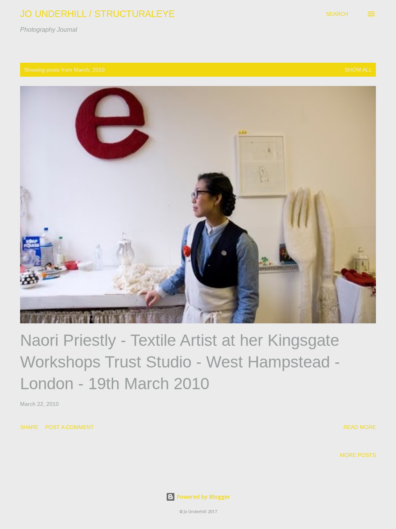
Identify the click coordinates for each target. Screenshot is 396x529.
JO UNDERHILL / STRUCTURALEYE (97, 14)
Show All (358, 70)
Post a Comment (69, 427)
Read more (359, 427)
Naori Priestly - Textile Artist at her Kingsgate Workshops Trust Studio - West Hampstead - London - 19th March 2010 (180, 362)
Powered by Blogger (202, 496)
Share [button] (29, 427)
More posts (358, 455)
